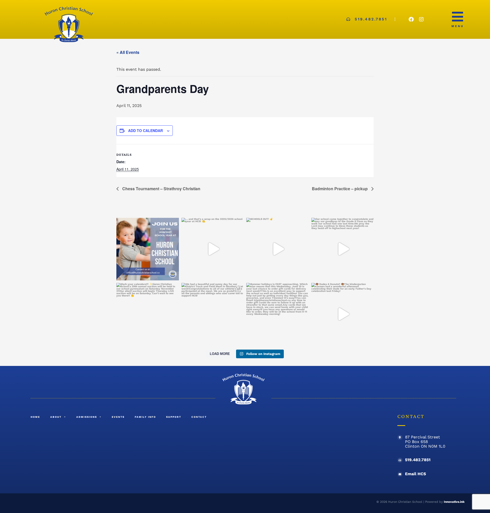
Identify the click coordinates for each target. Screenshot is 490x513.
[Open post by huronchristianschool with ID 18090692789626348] (212, 314)
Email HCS (415, 473)
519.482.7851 (418, 459)
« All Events (127, 52)
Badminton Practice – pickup (340, 189)
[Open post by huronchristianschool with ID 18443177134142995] (277, 249)
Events (118, 416)
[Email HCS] (399, 474)
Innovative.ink (454, 502)
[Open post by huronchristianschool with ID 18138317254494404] (277, 314)
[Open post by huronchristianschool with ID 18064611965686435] (342, 314)
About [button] (56, 416)
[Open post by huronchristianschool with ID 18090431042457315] (212, 249)
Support (173, 416)
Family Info (145, 416)
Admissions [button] (86, 416)
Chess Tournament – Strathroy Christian (160, 189)
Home (35, 416)
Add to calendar (145, 130)
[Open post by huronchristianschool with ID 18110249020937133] (342, 249)
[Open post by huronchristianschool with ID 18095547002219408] (147, 314)
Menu (457, 26)
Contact (199, 416)
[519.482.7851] (399, 460)
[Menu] (457, 16)
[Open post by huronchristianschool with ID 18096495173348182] (147, 249)
